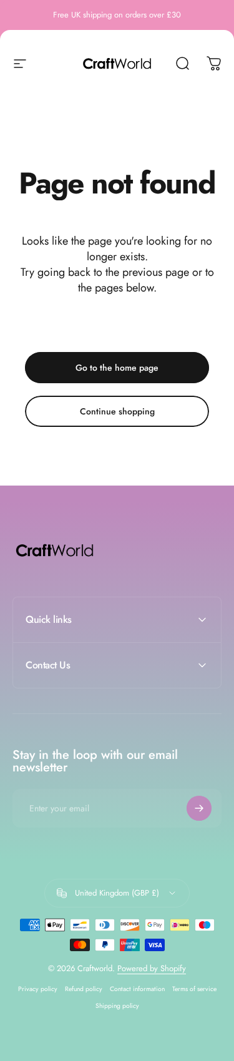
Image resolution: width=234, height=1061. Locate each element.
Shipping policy (117, 1005)
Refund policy (83, 989)
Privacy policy (37, 989)
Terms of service (194, 989)
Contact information (137, 989)
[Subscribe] (199, 808)
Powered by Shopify (151, 968)
